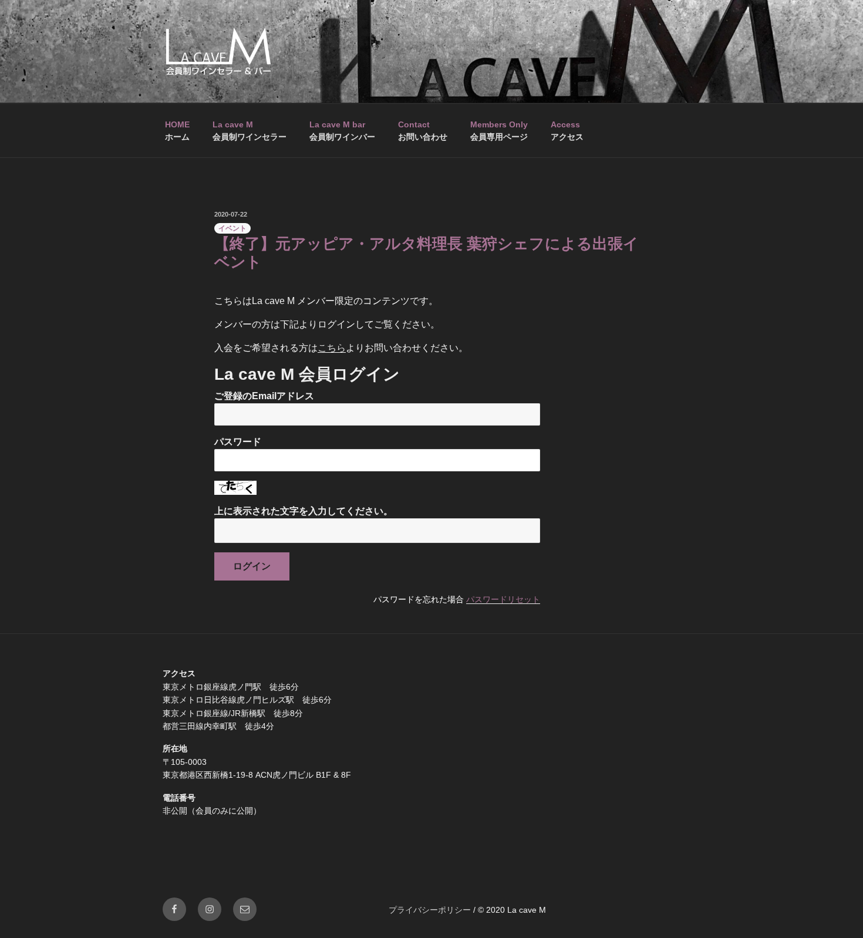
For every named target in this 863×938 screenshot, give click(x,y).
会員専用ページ (499, 130)
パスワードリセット (503, 599)
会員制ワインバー (342, 130)
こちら (332, 348)
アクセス (567, 130)
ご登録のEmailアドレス (264, 396)
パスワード (237, 442)
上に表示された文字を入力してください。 (303, 511)
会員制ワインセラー (249, 130)
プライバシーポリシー (430, 910)
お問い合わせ (422, 130)
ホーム (177, 130)
